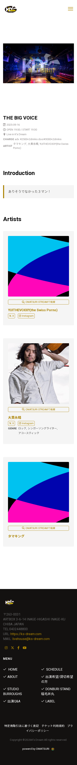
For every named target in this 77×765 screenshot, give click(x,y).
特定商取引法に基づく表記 (21, 725)
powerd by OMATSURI (36, 748)
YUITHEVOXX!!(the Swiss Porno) (32, 310)
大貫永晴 (14, 418)
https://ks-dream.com (25, 634)
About (12, 677)
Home (12, 669)
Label (50, 701)
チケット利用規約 (52, 725)
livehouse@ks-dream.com (31, 639)
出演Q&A (13, 701)
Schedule (53, 669)
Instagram (28, 315)
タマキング (16, 536)
